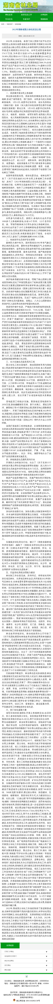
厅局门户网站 (9, 951)
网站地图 (8, 970)
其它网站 (8, 965)
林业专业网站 (9, 961)
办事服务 (44, 15)
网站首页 (8, 15)
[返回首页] (21, 6)
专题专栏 (26, 19)
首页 (2, 24)
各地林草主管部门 (11, 956)
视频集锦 (44, 19)
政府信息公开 (26, 15)
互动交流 (8, 19)
